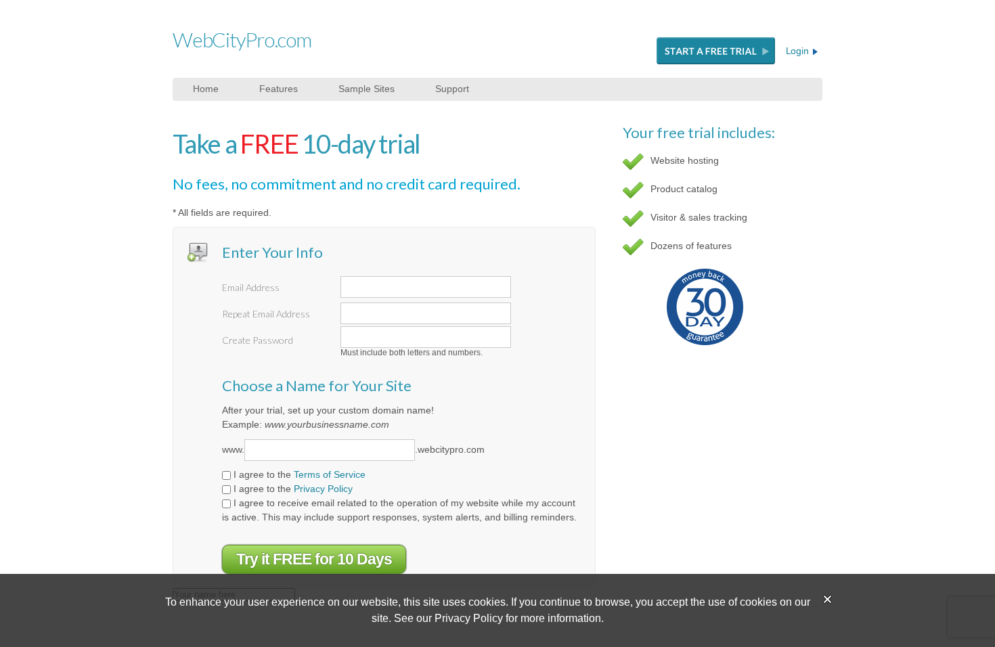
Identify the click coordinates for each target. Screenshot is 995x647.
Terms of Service (330, 474)
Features (278, 88)
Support (452, 88)
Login (799, 50)
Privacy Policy (323, 488)
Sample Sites (366, 88)
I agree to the (298, 474)
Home (206, 88)
